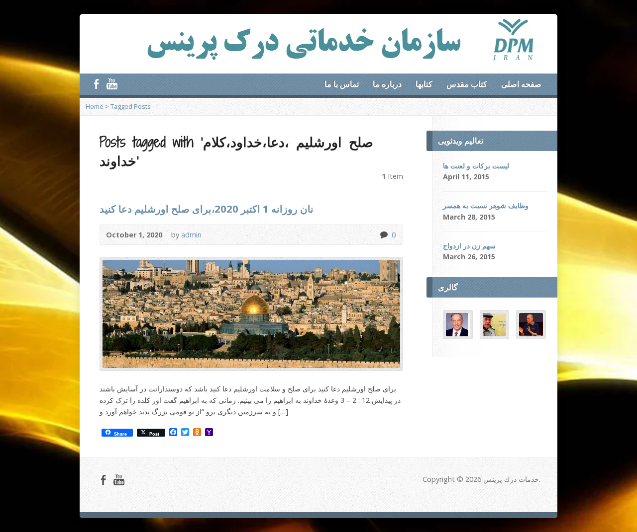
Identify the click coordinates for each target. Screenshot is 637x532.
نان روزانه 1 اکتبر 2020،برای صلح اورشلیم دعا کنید (207, 209)
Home (95, 106)
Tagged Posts (130, 106)
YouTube (111, 83)
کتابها (424, 83)
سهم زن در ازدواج (469, 245)
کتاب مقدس (466, 83)
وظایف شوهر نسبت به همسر (486, 205)
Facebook (96, 83)
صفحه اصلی (521, 83)
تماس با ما (341, 83)
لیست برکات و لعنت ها (476, 165)
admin (191, 234)
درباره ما (387, 83)
